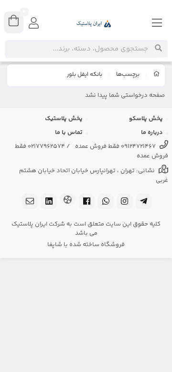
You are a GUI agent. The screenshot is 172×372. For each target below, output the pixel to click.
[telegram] (144, 202)
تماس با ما (69, 132)
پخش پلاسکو (146, 119)
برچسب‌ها (128, 75)
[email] (30, 202)
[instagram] (124, 202)
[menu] (157, 23)
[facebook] (87, 202)
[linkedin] (48, 202)
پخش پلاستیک (64, 119)
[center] (158, 48)
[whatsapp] (105, 202)
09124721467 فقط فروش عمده (115, 146)
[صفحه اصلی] (156, 75)
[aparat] (68, 200)
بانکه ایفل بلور (84, 75)
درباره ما (152, 132)
